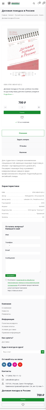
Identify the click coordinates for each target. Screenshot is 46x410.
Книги (41, 15)
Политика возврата (9, 323)
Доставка (5, 342)
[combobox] (8, 245)
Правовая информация (11, 332)
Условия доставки (9, 329)
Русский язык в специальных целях (26, 15)
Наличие (23, 152)
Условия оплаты (8, 326)
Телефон (9, 242)
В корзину (22, 112)
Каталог (11, 15)
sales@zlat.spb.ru (12, 379)
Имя (7, 235)
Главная (4, 15)
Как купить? (7, 338)
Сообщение (10, 258)
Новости (5, 311)
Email (7, 250)
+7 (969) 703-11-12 (13, 376)
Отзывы (23, 146)
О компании (6, 308)
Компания (6, 304)
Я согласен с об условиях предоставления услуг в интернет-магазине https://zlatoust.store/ (23, 285)
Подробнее (8, 94)
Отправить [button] (11, 275)
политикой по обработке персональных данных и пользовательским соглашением (23, 282)
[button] (5, 3)
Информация (8, 319)
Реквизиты (6, 314)
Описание (23, 133)
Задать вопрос (23, 139)
